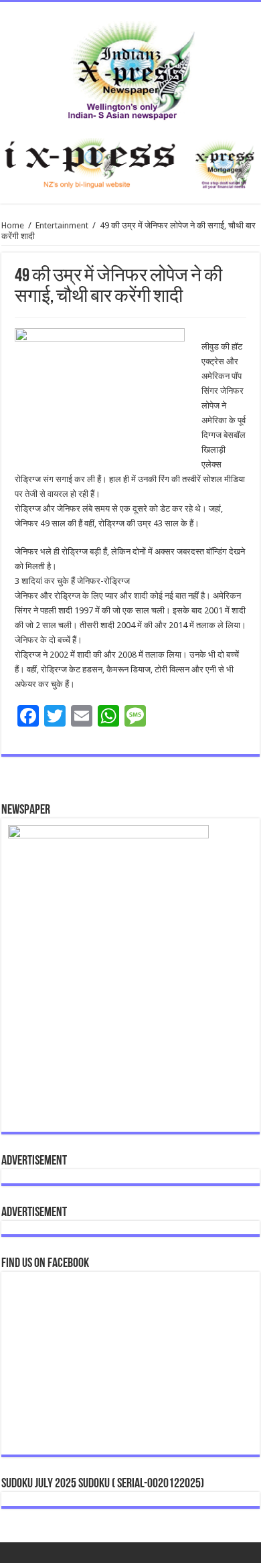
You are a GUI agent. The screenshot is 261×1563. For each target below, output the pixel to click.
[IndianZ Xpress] (130, 68)
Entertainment (61, 225)
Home (12, 225)
